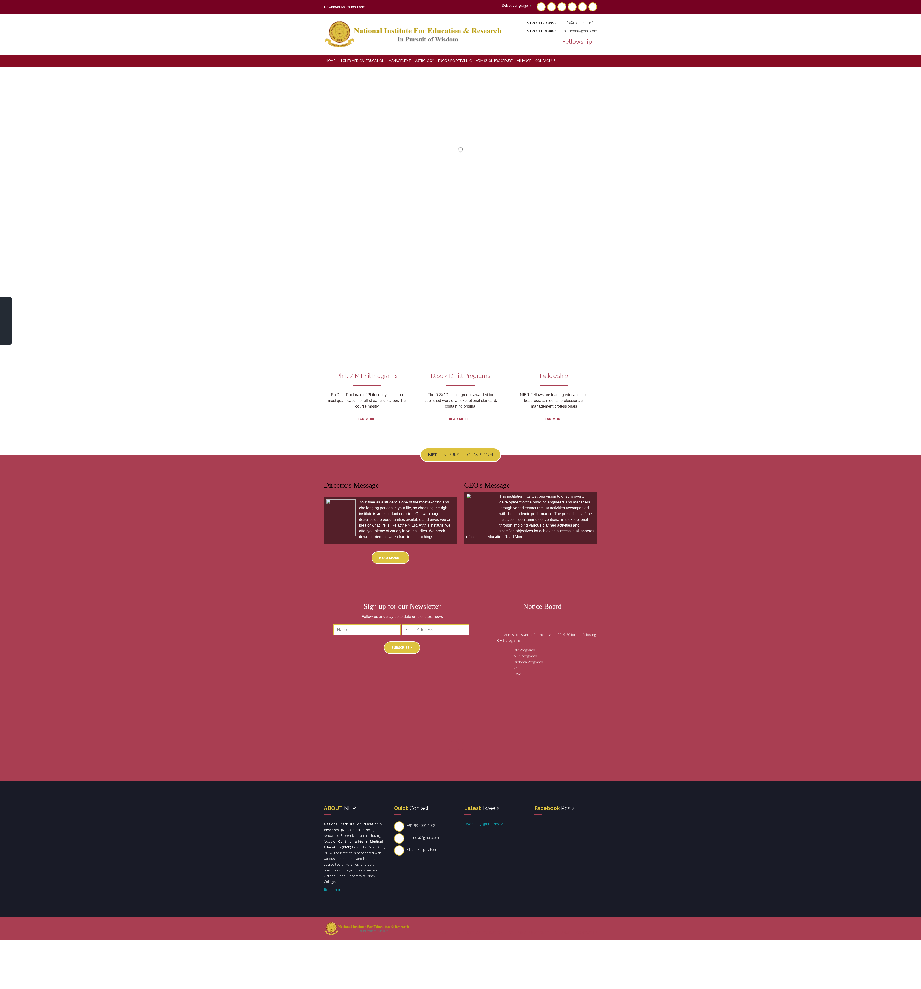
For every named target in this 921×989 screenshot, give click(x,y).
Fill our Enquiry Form (422, 849)
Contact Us (545, 61)
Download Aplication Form (344, 7)
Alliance (524, 61)
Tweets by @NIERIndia (483, 824)
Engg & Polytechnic (455, 61)
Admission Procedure (494, 61)
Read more (459, 418)
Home (330, 61)
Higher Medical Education (362, 61)
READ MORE (365, 418)
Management (400, 61)
